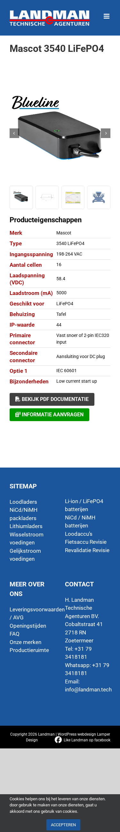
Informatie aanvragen (52, 415)
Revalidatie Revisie (87, 550)
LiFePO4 (64, 303)
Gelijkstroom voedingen (25, 555)
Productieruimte (29, 650)
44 (58, 324)
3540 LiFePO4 (70, 243)
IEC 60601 (66, 370)
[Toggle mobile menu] (107, 13)
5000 (61, 292)
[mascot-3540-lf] (60, 133)
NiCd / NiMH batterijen (80, 521)
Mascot (63, 232)
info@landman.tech (88, 689)
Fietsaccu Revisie (86, 542)
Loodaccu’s (78, 534)
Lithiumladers (26, 526)
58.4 (60, 278)
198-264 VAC (69, 254)
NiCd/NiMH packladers (23, 514)
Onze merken (25, 642)
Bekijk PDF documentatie (54, 399)
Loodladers (23, 502)
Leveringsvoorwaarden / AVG (32, 613)
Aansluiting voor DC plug (80, 356)
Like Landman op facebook (87, 740)
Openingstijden (28, 626)
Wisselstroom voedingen (27, 538)
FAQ (15, 634)
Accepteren (63, 824)
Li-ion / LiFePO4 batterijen (84, 505)
